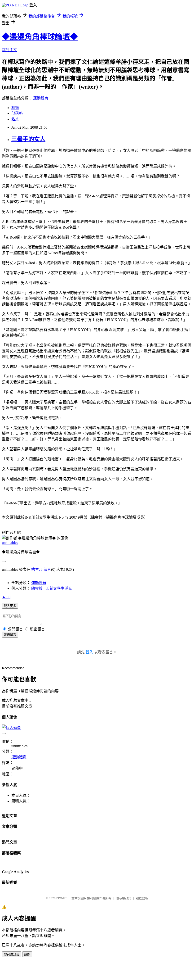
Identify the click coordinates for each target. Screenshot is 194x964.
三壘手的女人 (28, 139)
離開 (27, 954)
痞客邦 (37, 569)
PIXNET (61, 898)
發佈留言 (10, 635)
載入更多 (10, 606)
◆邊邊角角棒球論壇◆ (40, 36)
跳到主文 (9, 50)
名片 (15, 119)
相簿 (15, 108)
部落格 (17, 113)
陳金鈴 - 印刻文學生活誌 (51, 588)
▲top (6, 597)
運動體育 (40, 98)
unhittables (10, 543)
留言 (47, 569)
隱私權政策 (123, 898)
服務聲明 (142, 898)
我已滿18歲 (11, 954)
